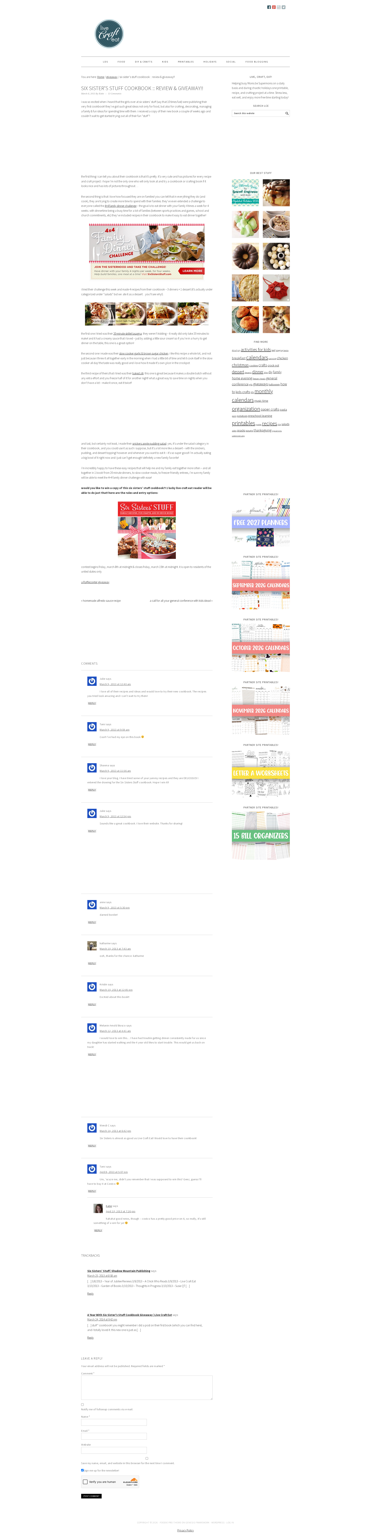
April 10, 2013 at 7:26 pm (120, 1211)
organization (246, 408)
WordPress (218, 1522)
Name (85, 1416)
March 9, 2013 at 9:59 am (114, 729)
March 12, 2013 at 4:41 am (115, 1031)
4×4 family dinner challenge (120, 206)
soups (249, 430)
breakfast (239, 358)
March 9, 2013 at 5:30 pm (115, 907)
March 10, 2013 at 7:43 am (115, 948)
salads (285, 424)
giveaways (260, 384)
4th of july (236, 350)
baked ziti (138, 373)
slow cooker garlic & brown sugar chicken (143, 353)
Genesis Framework (197, 1522)
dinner (257, 371)
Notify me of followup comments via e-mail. (107, 1409)
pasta (283, 410)
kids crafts (243, 392)
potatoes (242, 416)
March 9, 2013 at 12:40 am (115, 684)
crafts (263, 365)
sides (234, 430)
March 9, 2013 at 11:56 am (115, 770)
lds (252, 392)
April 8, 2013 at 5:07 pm (114, 1172)
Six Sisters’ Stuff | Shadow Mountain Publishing (118, 1271)
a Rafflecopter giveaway (95, 582)
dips (266, 372)
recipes (269, 423)
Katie (109, 1206)
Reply (92, 703)
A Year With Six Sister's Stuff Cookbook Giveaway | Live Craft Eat (129, 1315)
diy (270, 372)
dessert (238, 371)
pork (234, 416)
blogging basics (282, 350)
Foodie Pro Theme (170, 1522)
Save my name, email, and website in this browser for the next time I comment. (128, 1463)
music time (261, 401)
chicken (282, 358)
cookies (253, 365)
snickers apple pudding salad (149, 443)
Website (86, 1444)
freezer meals (259, 378)
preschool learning (260, 416)
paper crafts (270, 409)
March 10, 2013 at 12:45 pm (116, 990)
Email (85, 1430)
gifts (251, 384)
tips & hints (277, 431)
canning (272, 358)
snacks (241, 430)
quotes (258, 424)
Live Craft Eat (96, 35)
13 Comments (114, 93)
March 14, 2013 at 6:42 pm (115, 1131)
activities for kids (256, 349)
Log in (230, 1522)
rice (279, 424)
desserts (248, 372)
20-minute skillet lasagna (127, 333)
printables (243, 423)
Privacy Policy (185, 1530)
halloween (274, 384)
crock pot (273, 365)
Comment (87, 1373)
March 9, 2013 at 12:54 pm (115, 816)
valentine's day (238, 436)
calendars (257, 357)
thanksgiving (262, 430)
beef (273, 350)
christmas (240, 365)
